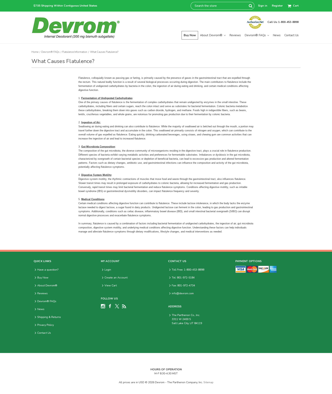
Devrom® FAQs (255, 35)
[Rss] (124, 306)
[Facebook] (110, 306)
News (277, 35)
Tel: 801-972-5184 (183, 277)
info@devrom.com (183, 293)
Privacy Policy (45, 325)
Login (108, 270)
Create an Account (116, 277)
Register (277, 6)
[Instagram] (103, 306)
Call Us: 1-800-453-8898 (283, 22)
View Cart (111, 285)
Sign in (262, 6)
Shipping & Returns (49, 317)
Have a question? (47, 270)
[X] (117, 306)
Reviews (235, 35)
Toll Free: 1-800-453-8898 (188, 270)
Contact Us (291, 35)
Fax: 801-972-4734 (183, 285)
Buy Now (190, 35)
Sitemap (208, 382)
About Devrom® (211, 35)
